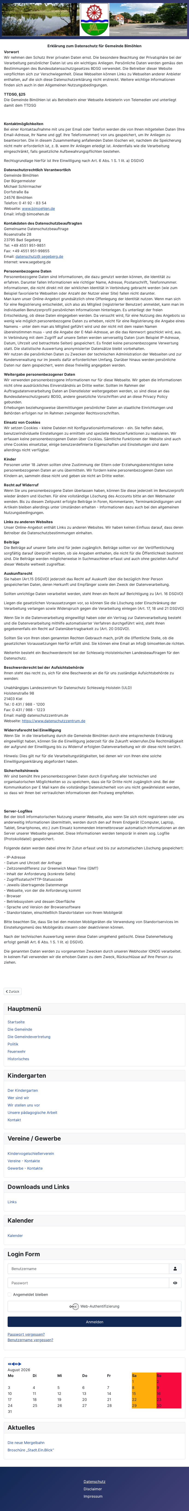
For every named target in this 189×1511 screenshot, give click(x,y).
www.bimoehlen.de (38, 208)
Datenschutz (95, 1481)
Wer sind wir (18, 1097)
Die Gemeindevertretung (29, 1036)
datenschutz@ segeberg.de (39, 256)
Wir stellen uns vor (24, 1105)
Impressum (93, 1496)
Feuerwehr (17, 1051)
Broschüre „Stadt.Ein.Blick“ (31, 1450)
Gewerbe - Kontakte (25, 1168)
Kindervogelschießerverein (31, 1153)
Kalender (15, 1235)
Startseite (16, 1022)
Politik (13, 1044)
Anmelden (94, 1322)
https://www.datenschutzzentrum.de (53, 721)
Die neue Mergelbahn (26, 1442)
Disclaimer (93, 1489)
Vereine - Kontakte (24, 1161)
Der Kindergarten (23, 1090)
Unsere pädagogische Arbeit (32, 1112)
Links (12, 1202)
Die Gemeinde (20, 1029)
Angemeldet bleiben (30, 1294)
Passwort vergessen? (26, 1334)
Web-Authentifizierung (99, 1306)
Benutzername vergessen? (30, 1340)
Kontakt (14, 1120)
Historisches (18, 1058)
